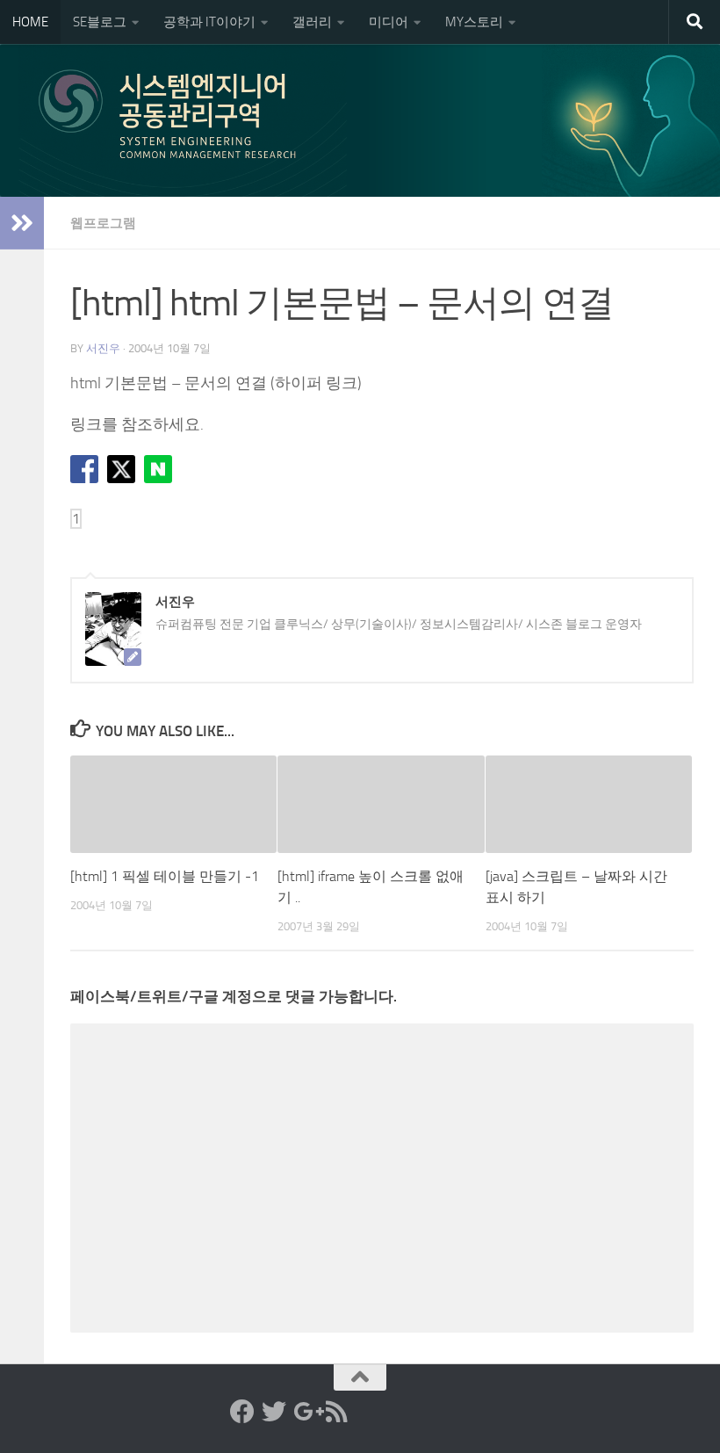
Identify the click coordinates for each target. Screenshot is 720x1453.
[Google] (305, 1411)
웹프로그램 (103, 223)
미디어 (388, 22)
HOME (30, 22)
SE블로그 (99, 22)
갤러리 (312, 22)
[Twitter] (274, 1411)
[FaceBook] (242, 1411)
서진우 (103, 348)
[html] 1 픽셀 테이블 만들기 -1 (164, 876)
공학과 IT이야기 (209, 22)
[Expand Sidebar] (22, 223)
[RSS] (337, 1411)
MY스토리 (474, 22)
